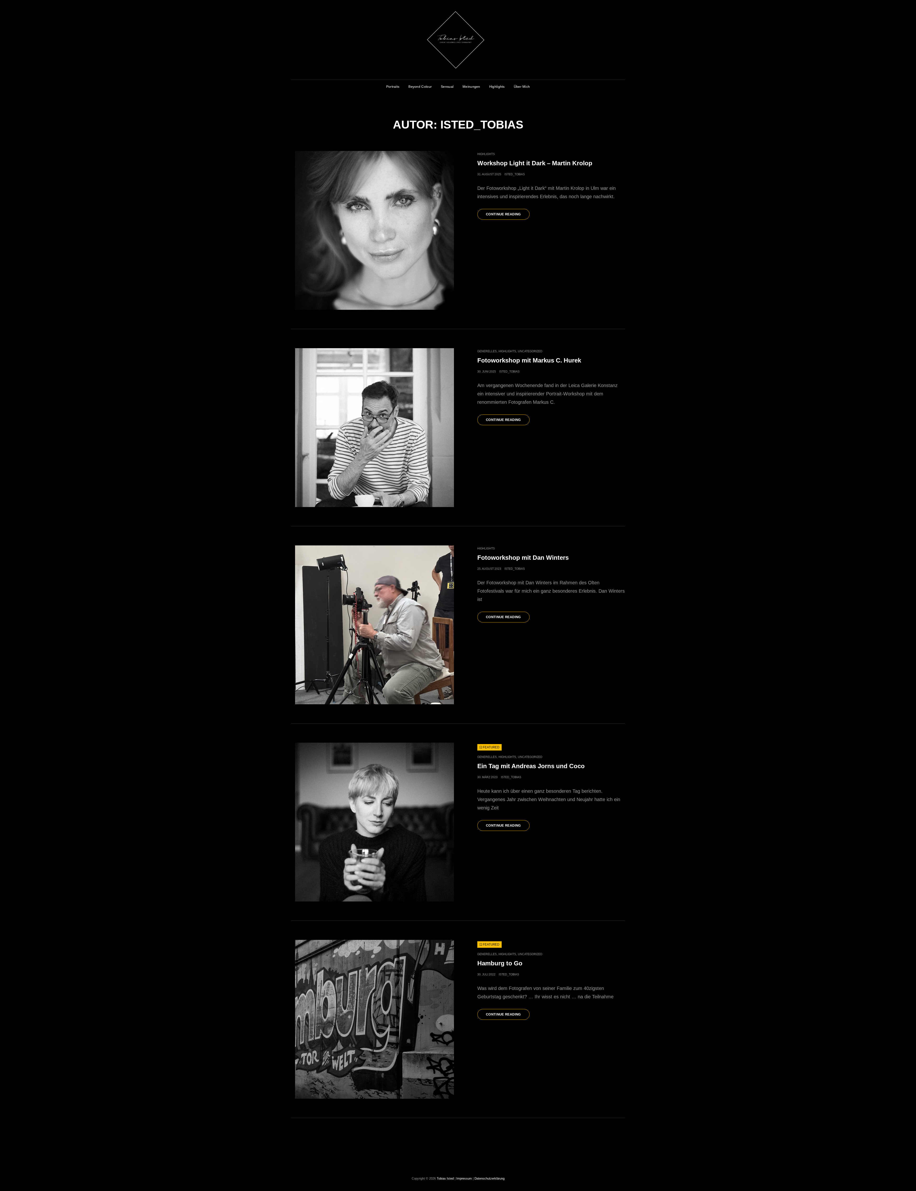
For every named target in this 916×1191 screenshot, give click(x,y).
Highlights (497, 86)
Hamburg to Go (499, 963)
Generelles (487, 351)
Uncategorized (530, 351)
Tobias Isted (445, 1178)
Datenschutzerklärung (489, 1178)
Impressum (464, 1178)
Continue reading (508, 216)
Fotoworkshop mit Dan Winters (523, 557)
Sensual (447, 86)
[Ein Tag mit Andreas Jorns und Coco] (374, 822)
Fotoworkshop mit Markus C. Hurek (529, 360)
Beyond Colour (420, 86)
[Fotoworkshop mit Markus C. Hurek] (374, 427)
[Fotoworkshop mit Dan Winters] (374, 624)
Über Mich (522, 86)
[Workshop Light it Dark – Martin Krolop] (374, 230)
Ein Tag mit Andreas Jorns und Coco (531, 766)
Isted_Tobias (515, 174)
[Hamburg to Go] (374, 1019)
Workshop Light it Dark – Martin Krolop (534, 163)
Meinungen (471, 86)
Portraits (393, 86)
